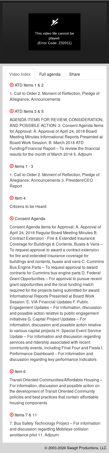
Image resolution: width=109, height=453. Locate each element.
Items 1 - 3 (23, 166)
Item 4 (20, 198)
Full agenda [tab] (50, 74)
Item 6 (20, 371)
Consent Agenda (29, 218)
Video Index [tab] (20, 74)
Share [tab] (74, 74)
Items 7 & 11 (25, 415)
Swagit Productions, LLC (86, 447)
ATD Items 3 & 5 (29, 111)
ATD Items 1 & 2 (29, 85)
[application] (54, 32)
